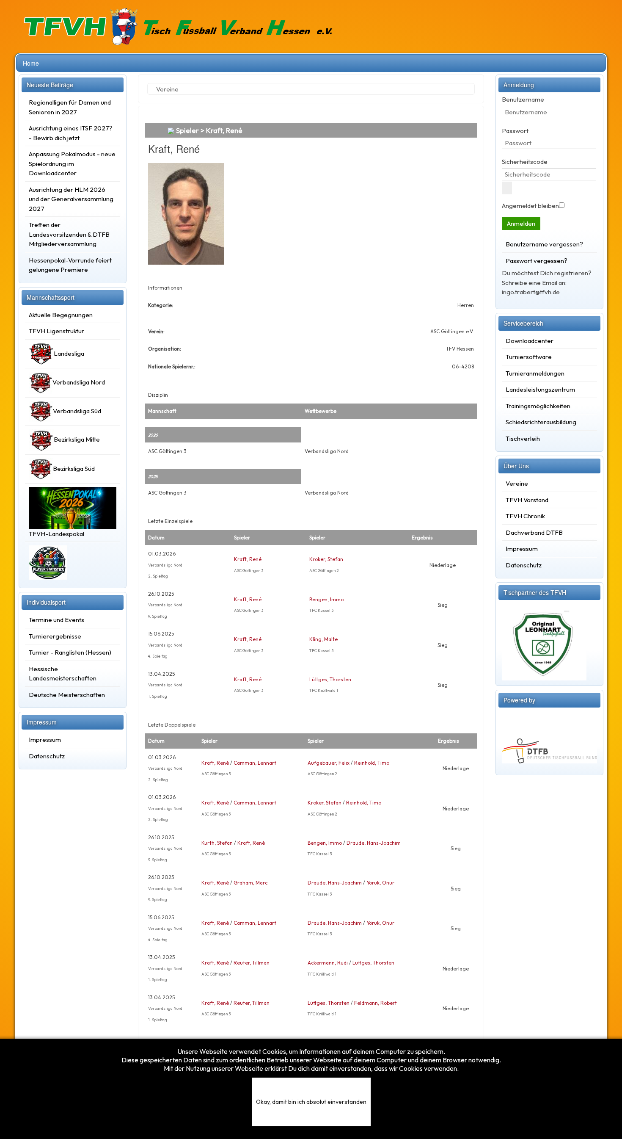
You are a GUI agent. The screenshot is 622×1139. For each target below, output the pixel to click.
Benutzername (523, 99)
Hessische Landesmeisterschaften (62, 674)
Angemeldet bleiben (530, 206)
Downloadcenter (529, 341)
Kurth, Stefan (217, 843)
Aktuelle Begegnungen (61, 315)
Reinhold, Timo (371, 763)
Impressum (45, 739)
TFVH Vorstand (527, 500)
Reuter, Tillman (252, 962)
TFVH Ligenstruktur (56, 331)
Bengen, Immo (326, 599)
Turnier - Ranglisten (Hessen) (70, 652)
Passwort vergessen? (536, 261)
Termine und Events (56, 620)
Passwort (515, 131)
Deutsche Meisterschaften (67, 695)
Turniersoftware (529, 357)
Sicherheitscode (525, 162)
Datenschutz (47, 756)
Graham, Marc (250, 882)
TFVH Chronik (525, 516)
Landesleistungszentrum (540, 389)
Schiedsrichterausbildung (541, 422)
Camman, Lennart (255, 763)
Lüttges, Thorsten (330, 679)
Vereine (517, 483)
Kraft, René (247, 559)
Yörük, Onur (380, 882)
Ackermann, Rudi (328, 962)
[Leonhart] (544, 641)
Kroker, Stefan (326, 559)
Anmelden (521, 223)
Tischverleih (523, 438)
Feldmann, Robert (375, 1003)
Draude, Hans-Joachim (374, 843)
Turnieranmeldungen (535, 373)
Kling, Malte (323, 639)
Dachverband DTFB (534, 532)
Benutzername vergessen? (544, 244)
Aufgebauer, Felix (329, 763)
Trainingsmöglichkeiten (538, 406)
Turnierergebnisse (55, 636)
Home (31, 63)
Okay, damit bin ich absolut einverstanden (311, 1102)
